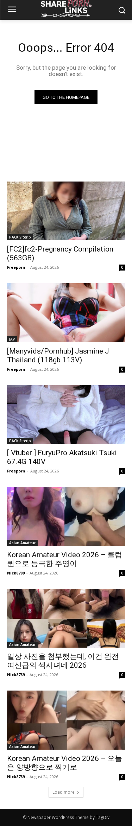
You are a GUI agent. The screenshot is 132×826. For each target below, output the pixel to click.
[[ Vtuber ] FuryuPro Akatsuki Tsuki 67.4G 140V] (66, 414)
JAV (12, 339)
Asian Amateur (22, 542)
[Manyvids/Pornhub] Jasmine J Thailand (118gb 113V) (58, 355)
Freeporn (16, 267)
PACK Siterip (20, 237)
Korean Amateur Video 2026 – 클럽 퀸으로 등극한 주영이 (64, 559)
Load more (63, 792)
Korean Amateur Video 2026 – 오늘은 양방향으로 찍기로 (64, 762)
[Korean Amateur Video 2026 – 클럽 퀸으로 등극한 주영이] (66, 516)
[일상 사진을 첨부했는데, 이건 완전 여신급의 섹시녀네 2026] (66, 618)
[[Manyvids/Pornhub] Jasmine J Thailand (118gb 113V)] (66, 312)
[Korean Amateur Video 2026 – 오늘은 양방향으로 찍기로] (66, 720)
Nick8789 (16, 573)
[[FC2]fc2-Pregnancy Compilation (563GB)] (66, 211)
